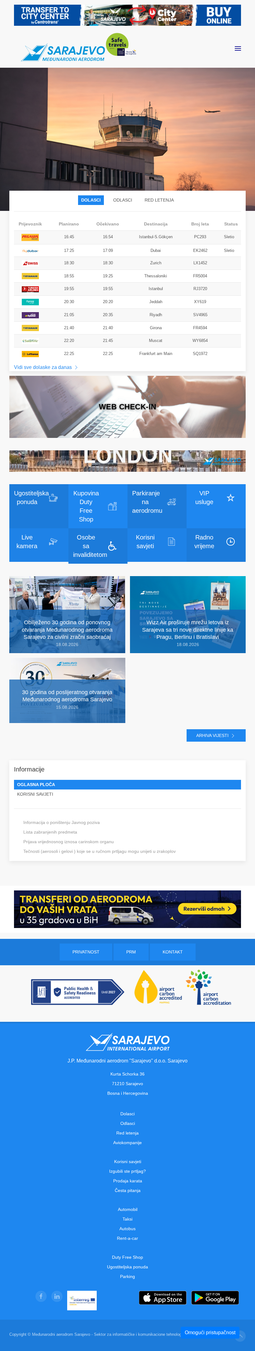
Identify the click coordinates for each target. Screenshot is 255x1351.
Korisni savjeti (35, 794)
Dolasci (91, 200)
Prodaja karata (127, 1180)
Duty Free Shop (127, 1257)
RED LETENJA (159, 200)
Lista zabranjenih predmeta (50, 832)
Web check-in (127, 407)
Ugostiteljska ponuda (127, 1266)
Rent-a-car (127, 1238)
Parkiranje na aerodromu (147, 502)
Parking (127, 1276)
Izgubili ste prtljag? (127, 1171)
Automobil (127, 1209)
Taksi (127, 1219)
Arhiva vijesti (213, 735)
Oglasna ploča (36, 784)
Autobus (127, 1228)
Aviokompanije (127, 1142)
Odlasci (122, 200)
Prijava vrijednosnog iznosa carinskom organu (68, 841)
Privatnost (86, 951)
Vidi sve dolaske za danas (43, 367)
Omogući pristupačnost (210, 1332)
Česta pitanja (128, 1190)
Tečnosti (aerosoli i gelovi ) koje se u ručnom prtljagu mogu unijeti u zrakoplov (99, 851)
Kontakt (173, 951)
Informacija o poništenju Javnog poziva (61, 822)
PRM (131, 951)
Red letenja (127, 1132)
